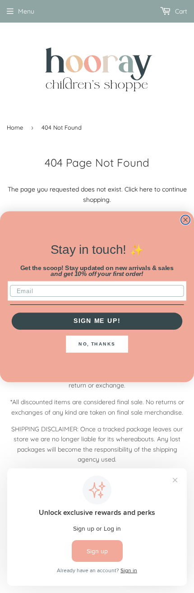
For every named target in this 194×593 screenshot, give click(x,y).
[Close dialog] (185, 219)
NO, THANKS (97, 343)
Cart (180, 11)
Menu (26, 11)
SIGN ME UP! (97, 321)
